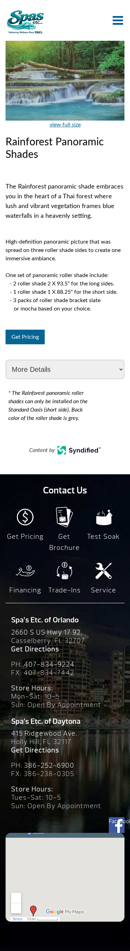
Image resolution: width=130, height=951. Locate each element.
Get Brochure (64, 542)
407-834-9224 (49, 664)
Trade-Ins (64, 590)
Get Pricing (25, 337)
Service (103, 590)
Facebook (116, 821)
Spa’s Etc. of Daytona (45, 721)
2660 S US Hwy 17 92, (47, 632)
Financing (25, 590)
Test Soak (103, 536)
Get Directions (35, 649)
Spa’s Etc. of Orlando (45, 620)
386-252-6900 (49, 765)
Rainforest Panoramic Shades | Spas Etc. (25, 22)
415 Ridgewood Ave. (44, 733)
